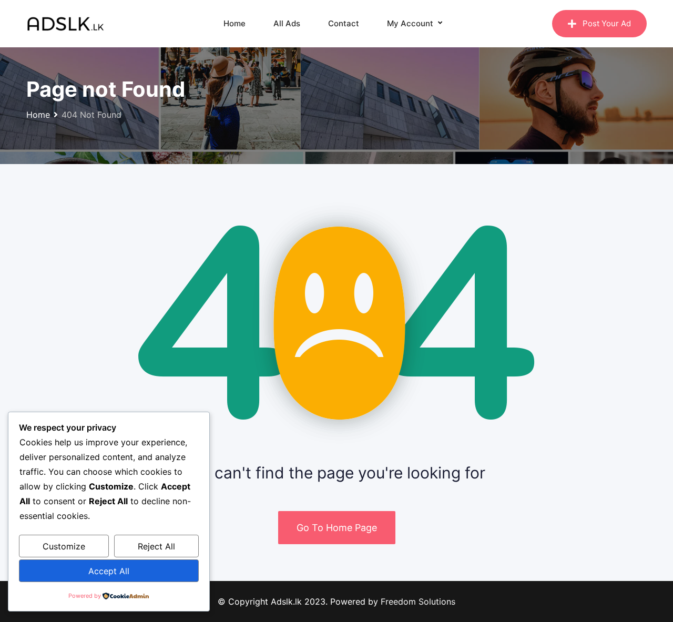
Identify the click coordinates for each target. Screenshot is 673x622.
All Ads (286, 23)
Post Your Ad (607, 23)
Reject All (156, 546)
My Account (410, 23)
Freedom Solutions (418, 601)
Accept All (108, 571)
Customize (64, 546)
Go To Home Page (337, 527)
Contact (343, 23)
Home (234, 23)
